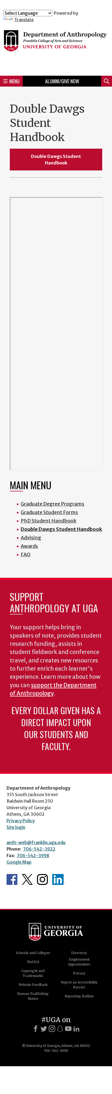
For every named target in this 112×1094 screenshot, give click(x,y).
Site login (16, 827)
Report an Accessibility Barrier (79, 984)
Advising (31, 537)
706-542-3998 (33, 855)
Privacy (79, 973)
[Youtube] (68, 1028)
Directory (79, 953)
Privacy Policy (21, 820)
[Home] (56, 46)
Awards (29, 546)
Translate (24, 19)
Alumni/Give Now (62, 81)
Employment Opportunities (79, 961)
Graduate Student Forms (49, 512)
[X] (44, 1028)
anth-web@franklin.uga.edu (36, 842)
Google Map (19, 862)
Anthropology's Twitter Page (27, 879)
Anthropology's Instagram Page (42, 879)
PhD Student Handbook (48, 521)
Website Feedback (33, 985)
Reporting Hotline (79, 996)
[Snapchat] (60, 1028)
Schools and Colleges (33, 953)
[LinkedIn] (76, 1028)
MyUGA (33, 962)
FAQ (25, 554)
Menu (14, 81)
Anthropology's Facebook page (12, 879)
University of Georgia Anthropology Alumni (58, 879)
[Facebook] (35, 1028)
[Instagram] (52, 1028)
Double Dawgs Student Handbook (56, 160)
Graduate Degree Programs (52, 504)
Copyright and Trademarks (33, 973)
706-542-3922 (39, 849)
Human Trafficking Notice (33, 996)
